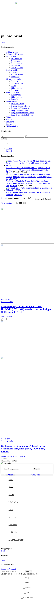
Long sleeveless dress (19, 110)
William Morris (12, 52)
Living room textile (13, 79)
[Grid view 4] (24, 203)
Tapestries (15, 90)
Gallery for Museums (14, 54)
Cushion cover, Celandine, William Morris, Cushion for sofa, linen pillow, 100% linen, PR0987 (23, 449)
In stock (9, 151)
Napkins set (15, 61)
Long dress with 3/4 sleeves (22, 115)
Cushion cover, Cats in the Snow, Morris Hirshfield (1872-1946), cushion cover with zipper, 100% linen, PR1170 (26, 309)
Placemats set (16, 59)
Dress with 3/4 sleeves (20, 108)
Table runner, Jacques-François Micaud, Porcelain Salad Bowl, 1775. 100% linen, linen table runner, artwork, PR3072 (28, 170)
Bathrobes (15, 99)
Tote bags (10, 122)
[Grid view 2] (17, 203)
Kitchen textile (12, 70)
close (3, 42)
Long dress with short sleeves (22, 113)
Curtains (14, 81)
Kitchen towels (17, 74)
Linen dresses (11, 101)
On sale (9, 149)
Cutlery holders (17, 68)
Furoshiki (15, 77)
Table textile (11, 56)
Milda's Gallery (12, 126)
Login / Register (17, 540)
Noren (13, 86)
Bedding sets (16, 95)
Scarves (9, 119)
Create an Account (8, 569)
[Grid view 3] (20, 203)
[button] (5, 299)
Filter (4, 139)
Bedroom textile (12, 92)
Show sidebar (6, 203)
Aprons (14, 72)
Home (3, 198)
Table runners (16, 63)
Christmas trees (17, 83)
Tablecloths (15, 65)
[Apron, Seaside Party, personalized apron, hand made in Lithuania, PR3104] (29, 190)
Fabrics (9, 124)
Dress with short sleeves (20, 106)
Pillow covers (16, 88)
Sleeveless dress (17, 104)
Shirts (8, 117)
